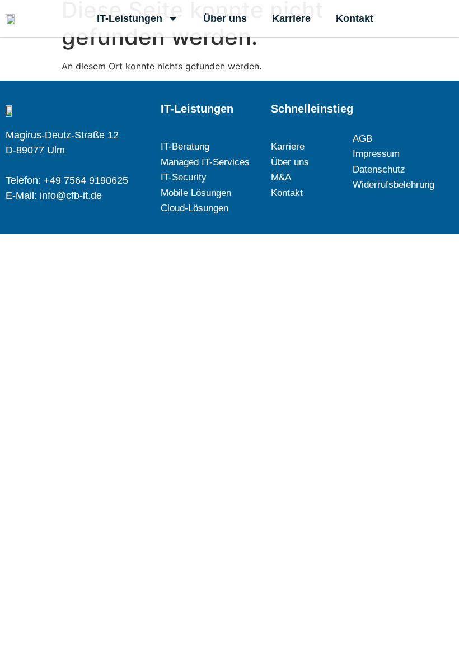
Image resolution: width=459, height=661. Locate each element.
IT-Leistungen (129, 18)
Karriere (291, 18)
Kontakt (354, 18)
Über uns (225, 18)
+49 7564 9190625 (86, 180)
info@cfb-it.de (71, 195)
